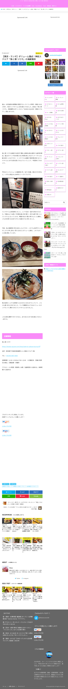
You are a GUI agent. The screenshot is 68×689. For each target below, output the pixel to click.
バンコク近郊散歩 (49, 138)
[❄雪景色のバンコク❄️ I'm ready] (55, 76)
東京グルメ (54, 5)
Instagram (25, 578)
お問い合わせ (12, 686)
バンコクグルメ (18, 5)
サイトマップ (21, 686)
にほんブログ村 (6, 426)
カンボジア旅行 (59, 171)
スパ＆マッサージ (48, 105)
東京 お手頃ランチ (8, 486)
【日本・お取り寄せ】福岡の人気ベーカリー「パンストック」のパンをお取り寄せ (17, 629)
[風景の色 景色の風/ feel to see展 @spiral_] (62, 76)
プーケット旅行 (48, 157)
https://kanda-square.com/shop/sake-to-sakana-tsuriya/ (20, 346)
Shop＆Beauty (38, 5)
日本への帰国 (48, 182)
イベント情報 (59, 125)
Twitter (18, 578)
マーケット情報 (59, 98)
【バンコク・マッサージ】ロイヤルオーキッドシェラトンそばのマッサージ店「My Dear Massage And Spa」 (55, 245)
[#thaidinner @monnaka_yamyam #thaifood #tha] (48, 69)
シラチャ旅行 (59, 164)
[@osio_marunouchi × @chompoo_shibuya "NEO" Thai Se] (55, 62)
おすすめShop (48, 118)
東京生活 (49, 5)
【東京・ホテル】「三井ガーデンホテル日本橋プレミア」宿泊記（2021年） (17, 640)
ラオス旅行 (49, 176)
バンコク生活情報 (27, 5)
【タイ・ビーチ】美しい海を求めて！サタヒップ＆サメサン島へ (58, 254)
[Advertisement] (22, 34)
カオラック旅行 (48, 144)
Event (33, 5)
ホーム (4, 686)
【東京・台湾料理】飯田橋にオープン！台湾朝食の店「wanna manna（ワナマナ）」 (18, 618)
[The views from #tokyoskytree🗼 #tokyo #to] (62, 69)
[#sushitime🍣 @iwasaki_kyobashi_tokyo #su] (48, 62)
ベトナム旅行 (48, 171)
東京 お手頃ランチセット (20, 486)
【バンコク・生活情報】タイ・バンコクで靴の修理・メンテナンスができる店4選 (58, 225)
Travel (44, 5)
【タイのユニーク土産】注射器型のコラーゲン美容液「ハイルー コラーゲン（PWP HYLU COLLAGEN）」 (55, 216)
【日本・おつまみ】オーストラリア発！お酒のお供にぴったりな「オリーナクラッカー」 (58, 235)
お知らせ (49, 194)
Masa (11, 568)
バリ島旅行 (60, 176)
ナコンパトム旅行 (59, 157)
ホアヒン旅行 (59, 151)
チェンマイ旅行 (59, 138)
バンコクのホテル (60, 131)
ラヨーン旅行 (48, 151)
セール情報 (49, 112)
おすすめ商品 (59, 111)
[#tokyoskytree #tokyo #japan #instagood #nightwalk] (48, 76)
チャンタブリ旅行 (48, 164)
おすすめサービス (59, 118)
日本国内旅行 (59, 182)
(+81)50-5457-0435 (12, 356)
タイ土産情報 (59, 105)
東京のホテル (59, 189)
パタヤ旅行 (60, 145)
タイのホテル (48, 131)
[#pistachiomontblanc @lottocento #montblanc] (55, 69)
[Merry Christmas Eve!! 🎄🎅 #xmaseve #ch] (62, 62)
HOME (12, 5)
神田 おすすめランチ (33, 486)
